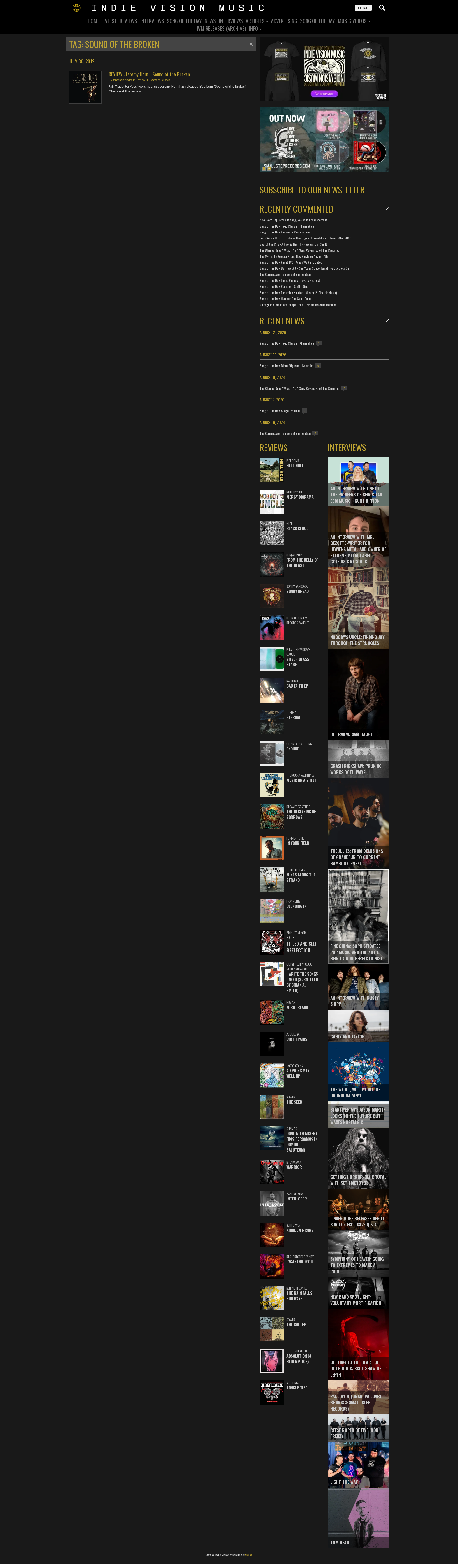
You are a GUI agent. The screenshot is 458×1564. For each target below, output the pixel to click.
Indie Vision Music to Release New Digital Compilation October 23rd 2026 (305, 237)
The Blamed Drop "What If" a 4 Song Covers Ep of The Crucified (299, 250)
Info (254, 28)
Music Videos (353, 20)
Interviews (152, 20)
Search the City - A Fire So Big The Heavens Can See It (293, 244)
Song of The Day (317, 20)
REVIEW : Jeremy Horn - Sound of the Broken (149, 74)
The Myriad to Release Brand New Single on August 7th (294, 256)
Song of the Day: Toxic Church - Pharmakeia (287, 225)
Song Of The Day (184, 20)
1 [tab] (264, 169)
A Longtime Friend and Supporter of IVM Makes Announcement (299, 304)
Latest (109, 20)
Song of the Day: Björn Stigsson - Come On (286, 365)
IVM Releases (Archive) (221, 28)
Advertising (284, 20)
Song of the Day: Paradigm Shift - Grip (284, 286)
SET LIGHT (363, 8)
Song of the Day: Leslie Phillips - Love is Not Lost (290, 280)
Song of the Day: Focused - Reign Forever (285, 231)
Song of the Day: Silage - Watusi (280, 410)
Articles (256, 20)
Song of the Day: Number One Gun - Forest (286, 298)
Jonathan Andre (123, 79)
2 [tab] (269, 169)
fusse (248, 1554)
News (210, 20)
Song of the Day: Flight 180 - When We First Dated (291, 262)
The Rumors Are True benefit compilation (285, 274)
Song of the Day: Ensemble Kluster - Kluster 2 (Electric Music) (298, 292)
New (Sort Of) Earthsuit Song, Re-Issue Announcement (293, 219)
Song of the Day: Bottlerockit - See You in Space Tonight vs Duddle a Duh (305, 268)
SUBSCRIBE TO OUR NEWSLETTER (312, 189)
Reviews (128, 20)
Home (93, 20)
